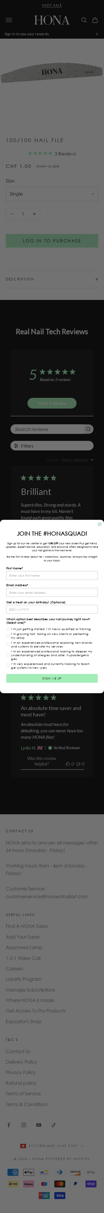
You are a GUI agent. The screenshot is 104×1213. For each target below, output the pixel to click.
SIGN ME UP (51, 678)
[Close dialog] (99, 524)
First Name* (14, 568)
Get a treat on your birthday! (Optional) (36, 602)
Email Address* (17, 585)
